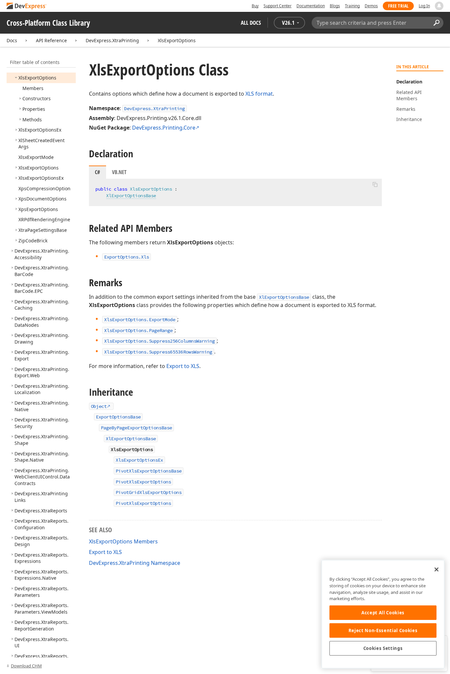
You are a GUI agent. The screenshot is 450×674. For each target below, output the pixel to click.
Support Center (278, 6)
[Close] (436, 569)
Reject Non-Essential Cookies (383, 630)
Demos (371, 6)
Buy (255, 6)
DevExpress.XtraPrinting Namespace (134, 563)
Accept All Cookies (383, 613)
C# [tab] (97, 172)
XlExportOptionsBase (131, 196)
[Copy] (375, 184)
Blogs (335, 6)
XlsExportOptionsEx (139, 460)
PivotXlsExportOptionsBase (149, 471)
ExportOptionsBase (118, 417)
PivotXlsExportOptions (143, 482)
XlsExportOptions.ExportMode (139, 319)
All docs (251, 22)
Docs (12, 40)
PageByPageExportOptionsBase (136, 428)
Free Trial (398, 6)
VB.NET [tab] (119, 172)
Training (352, 6)
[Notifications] (439, 6)
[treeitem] (37, 78)
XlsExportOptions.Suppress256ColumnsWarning (159, 341)
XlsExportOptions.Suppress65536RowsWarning (158, 352)
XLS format (259, 93)
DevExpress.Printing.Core (163, 127)
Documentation (310, 6)
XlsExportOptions (177, 40)
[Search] (436, 23)
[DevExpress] (27, 6)
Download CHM (26, 666)
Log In (424, 6)
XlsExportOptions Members (123, 541)
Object (99, 406)
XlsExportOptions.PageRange (138, 330)
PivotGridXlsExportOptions (149, 492)
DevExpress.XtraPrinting (112, 40)
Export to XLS (182, 366)
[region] (383, 614)
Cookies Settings (383, 648)
